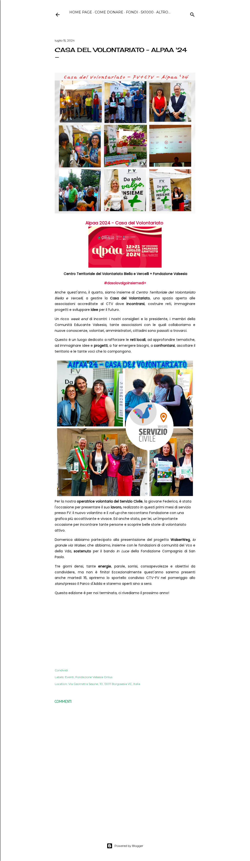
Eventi (69, 677)
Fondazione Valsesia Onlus (93, 677)
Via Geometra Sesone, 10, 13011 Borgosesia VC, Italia (104, 684)
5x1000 (147, 12)
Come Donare (109, 12)
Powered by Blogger (129, 846)
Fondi (132, 12)
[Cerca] (192, 14)
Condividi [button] (61, 670)
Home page (80, 12)
